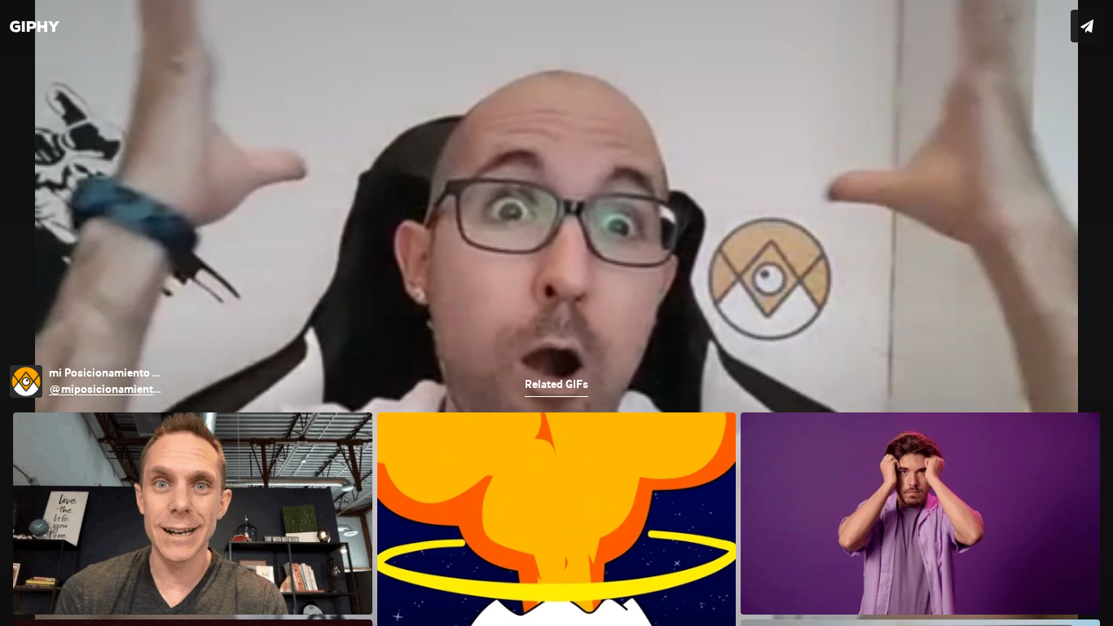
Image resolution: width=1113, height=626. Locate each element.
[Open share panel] (1087, 26)
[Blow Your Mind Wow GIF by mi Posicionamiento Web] (556, 313)
